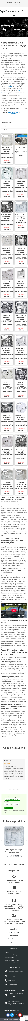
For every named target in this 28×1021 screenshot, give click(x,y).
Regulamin (7, 952)
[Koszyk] (22, 10)
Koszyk (22, 12)
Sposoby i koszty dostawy (10, 955)
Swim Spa (9, 86)
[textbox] (13, 122)
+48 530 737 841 (14, 114)
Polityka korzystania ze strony (11, 960)
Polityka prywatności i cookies (11, 963)
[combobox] (14, 122)
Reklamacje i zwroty (9, 957)
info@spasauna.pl (12, 112)
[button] (14, 15)
